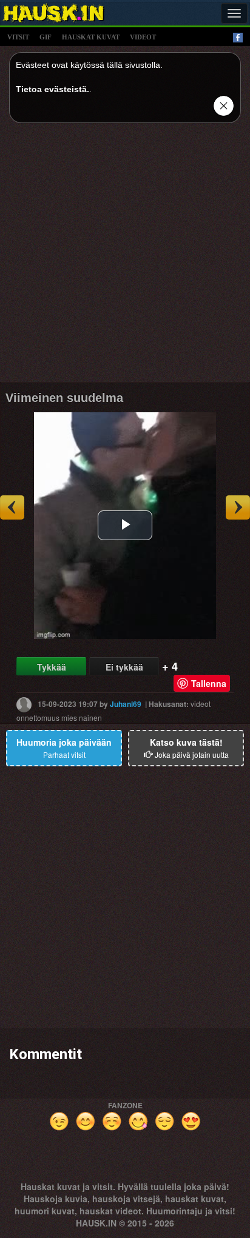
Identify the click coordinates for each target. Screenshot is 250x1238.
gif (45, 37)
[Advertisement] (125, 257)
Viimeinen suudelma (64, 397)
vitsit (18, 37)
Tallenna (208, 683)
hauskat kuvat (91, 37)
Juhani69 (125, 703)
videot (143, 37)
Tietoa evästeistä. (52, 89)
